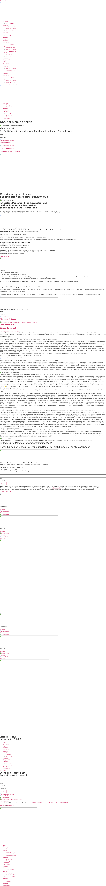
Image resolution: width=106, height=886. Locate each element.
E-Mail (1, 478)
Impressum (3, 805)
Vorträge (8, 35)
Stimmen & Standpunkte (10, 151)
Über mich (6, 21)
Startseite (5, 20)
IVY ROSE (51, 802)
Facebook (2, 513)
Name (1, 473)
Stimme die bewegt (11, 30)
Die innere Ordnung (11, 28)
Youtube (2, 538)
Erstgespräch (6, 39)
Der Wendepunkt (10, 27)
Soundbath (6, 37)
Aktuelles (5, 32)
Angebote (5, 25)
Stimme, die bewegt (11, 72)
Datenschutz (10, 805)
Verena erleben (10, 23)
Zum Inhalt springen (5, 1)
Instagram (2, 509)
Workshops (9, 34)
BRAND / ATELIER (37, 802)
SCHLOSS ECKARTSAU (62, 802)
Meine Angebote (7, 148)
